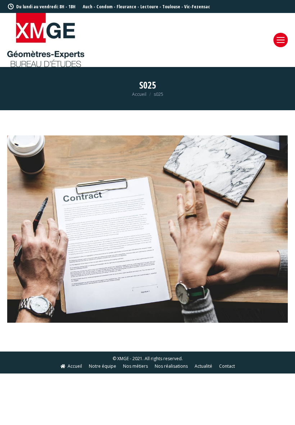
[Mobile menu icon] (280, 40)
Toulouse (171, 6)
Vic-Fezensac (197, 6)
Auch (87, 6)
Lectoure (149, 6)
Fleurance (126, 6)
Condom (104, 6)
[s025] (147, 229)
